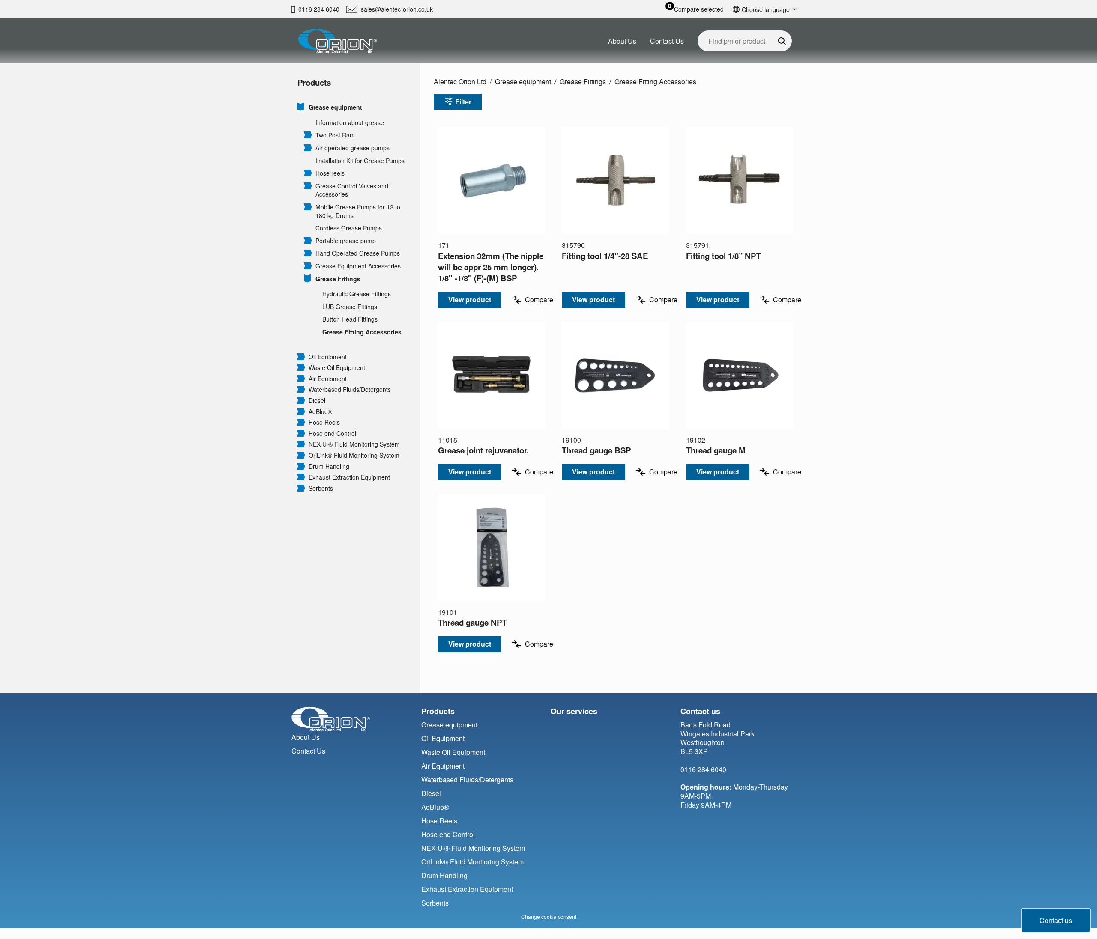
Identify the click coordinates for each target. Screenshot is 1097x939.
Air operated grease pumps (352, 148)
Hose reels (330, 173)
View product (469, 299)
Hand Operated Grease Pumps (357, 253)
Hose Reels (324, 422)
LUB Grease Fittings (349, 307)
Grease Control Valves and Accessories (351, 190)
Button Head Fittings (350, 319)
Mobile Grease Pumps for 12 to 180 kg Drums (357, 211)
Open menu (300, 106)
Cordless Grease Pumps (348, 228)
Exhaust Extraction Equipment (349, 477)
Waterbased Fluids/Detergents (350, 389)
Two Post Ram (335, 135)
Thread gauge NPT (472, 622)
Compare (539, 299)
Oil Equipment (328, 357)
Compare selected (699, 9)
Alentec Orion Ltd (460, 81)
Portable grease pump (345, 241)
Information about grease (349, 123)
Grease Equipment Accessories (358, 266)
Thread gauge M (716, 450)
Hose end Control (332, 433)
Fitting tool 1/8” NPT (723, 256)
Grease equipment (335, 107)
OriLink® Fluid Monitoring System (354, 455)
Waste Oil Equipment (337, 368)
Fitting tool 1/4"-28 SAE (605, 256)
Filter (463, 102)
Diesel (317, 400)
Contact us (1056, 920)
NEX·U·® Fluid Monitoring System (354, 444)
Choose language (766, 9)
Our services (574, 711)
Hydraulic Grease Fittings (356, 294)
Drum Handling (329, 466)
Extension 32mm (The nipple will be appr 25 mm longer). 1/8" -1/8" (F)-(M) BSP (490, 267)
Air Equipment (328, 379)
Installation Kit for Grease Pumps (360, 161)
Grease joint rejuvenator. (483, 450)
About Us (622, 41)
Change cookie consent (548, 916)
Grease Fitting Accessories (362, 332)
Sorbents (321, 488)
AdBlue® (320, 412)
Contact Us (667, 41)
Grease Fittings (337, 279)
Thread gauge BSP (596, 450)
